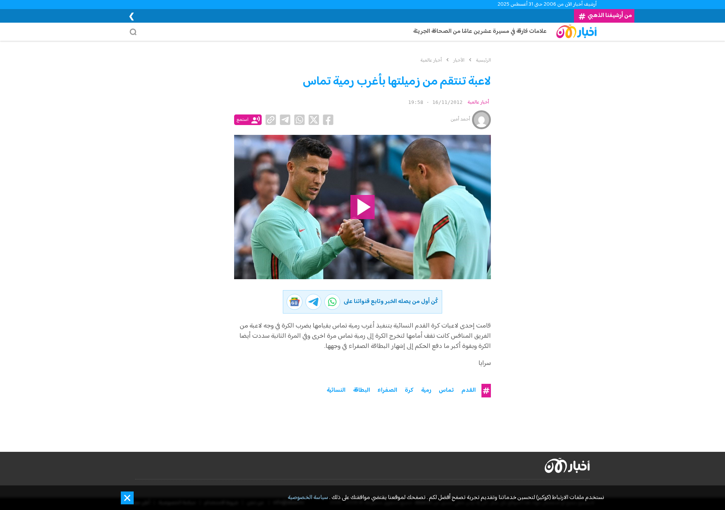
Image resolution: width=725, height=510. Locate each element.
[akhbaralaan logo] (567, 465)
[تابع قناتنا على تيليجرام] (313, 301)
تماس (446, 390)
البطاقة (361, 390)
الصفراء (387, 390)
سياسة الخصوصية (308, 497)
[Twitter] (314, 119)
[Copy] (270, 119)
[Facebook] (328, 119)
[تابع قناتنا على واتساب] (332, 301)
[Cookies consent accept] (127, 497)
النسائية (336, 390)
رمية (426, 390)
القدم (468, 390)
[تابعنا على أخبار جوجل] (294, 301)
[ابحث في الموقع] (135, 31)
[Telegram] (285, 119)
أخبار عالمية (478, 102)
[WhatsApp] (299, 119)
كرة (409, 390)
